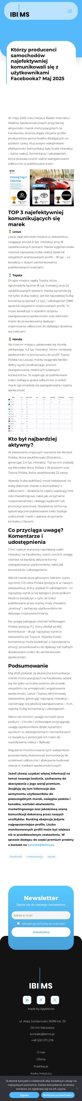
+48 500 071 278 (42, 1040)
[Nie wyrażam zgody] (77, 1088)
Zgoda (24, 1095)
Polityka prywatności (58, 1095)
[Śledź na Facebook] (41, 1000)
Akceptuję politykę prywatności (44, 923)
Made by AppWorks (41, 1009)
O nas (41, 1052)
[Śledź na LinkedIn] (27, 1000)
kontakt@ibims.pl (42, 1034)
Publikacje (41, 1066)
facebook (16, 856)
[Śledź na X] (55, 1000)
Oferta (41, 1059)
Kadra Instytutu (41, 1073)
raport (51, 856)
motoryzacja (35, 856)
